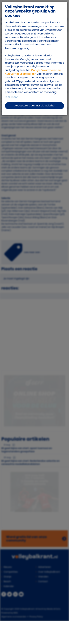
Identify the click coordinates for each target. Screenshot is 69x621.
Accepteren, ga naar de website (34, 105)
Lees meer (11, 97)
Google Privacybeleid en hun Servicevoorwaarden (33, 72)
